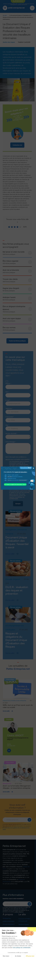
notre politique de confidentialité (21, 947)
